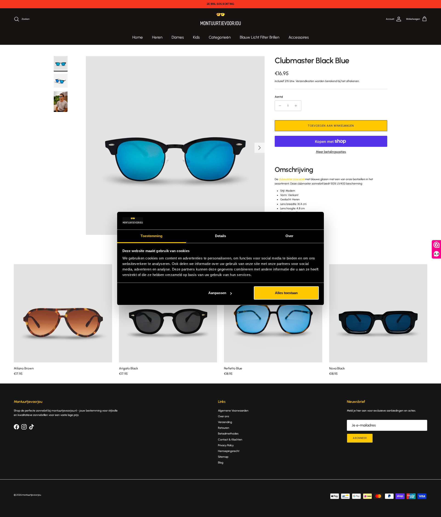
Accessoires (298, 37)
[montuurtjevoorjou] (220, 19)
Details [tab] (220, 236)
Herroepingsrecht (228, 451)
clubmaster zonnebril (291, 179)
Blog (220, 462)
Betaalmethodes (228, 433)
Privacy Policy (226, 445)
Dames (178, 37)
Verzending (225, 422)
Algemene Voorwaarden (233, 410)
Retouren (223, 427)
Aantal (279, 96)
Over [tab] (289, 236)
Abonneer (360, 438)
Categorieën (220, 37)
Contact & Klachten (230, 439)
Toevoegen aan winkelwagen (331, 125)
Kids (196, 37)
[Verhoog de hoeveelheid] (297, 106)
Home (137, 37)
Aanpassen (217, 293)
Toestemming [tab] (151, 236)
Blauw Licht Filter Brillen (259, 37)
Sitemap (223, 456)
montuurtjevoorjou (31, 494)
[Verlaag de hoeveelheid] (279, 106)
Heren (157, 37)
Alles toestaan (286, 293)
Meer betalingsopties (331, 152)
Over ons (223, 416)
